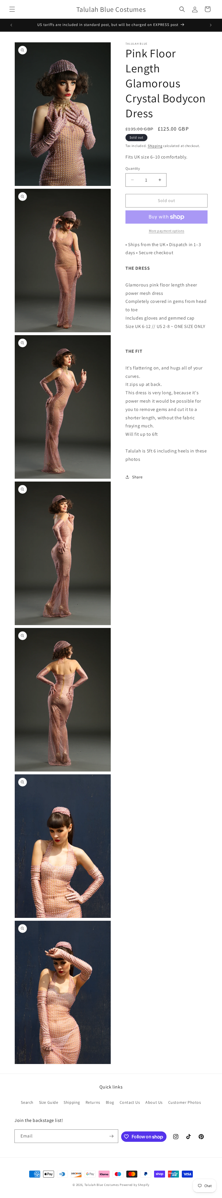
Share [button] (137, 477)
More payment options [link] (166, 231)
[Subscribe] (111, 1136)
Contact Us (130, 1102)
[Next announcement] (210, 25)
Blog (110, 1102)
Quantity (132, 168)
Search (27, 1102)
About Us (154, 1102)
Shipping (155, 146)
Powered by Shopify (134, 1185)
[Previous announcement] (11, 25)
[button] (12, 9)
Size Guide (48, 1102)
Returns (93, 1102)
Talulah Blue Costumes (101, 1185)
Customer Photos (184, 1102)
